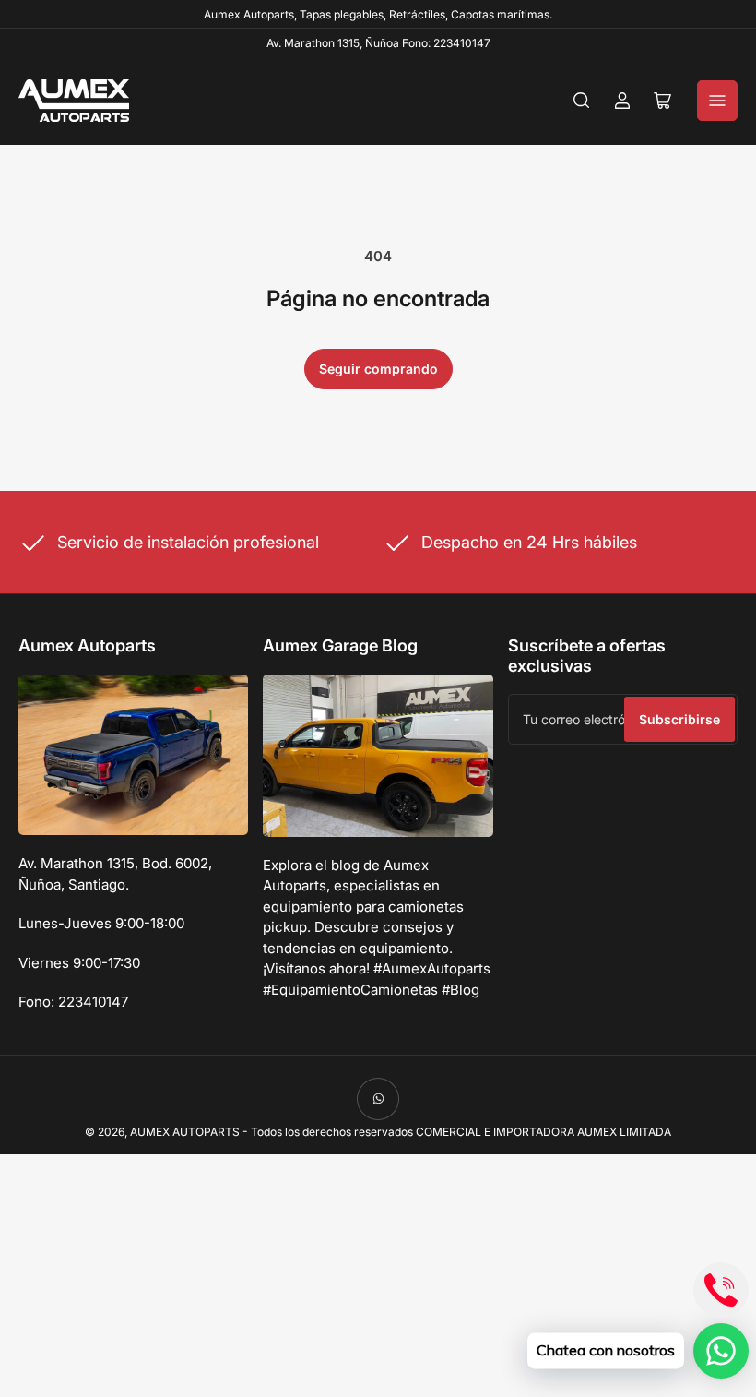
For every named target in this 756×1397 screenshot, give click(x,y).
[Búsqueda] (581, 100)
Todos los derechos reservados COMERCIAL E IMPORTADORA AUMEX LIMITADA (461, 1132)
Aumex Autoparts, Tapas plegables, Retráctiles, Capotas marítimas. (378, 14)
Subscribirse (679, 719)
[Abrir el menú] (717, 100)
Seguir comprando (378, 368)
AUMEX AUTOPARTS (185, 1132)
